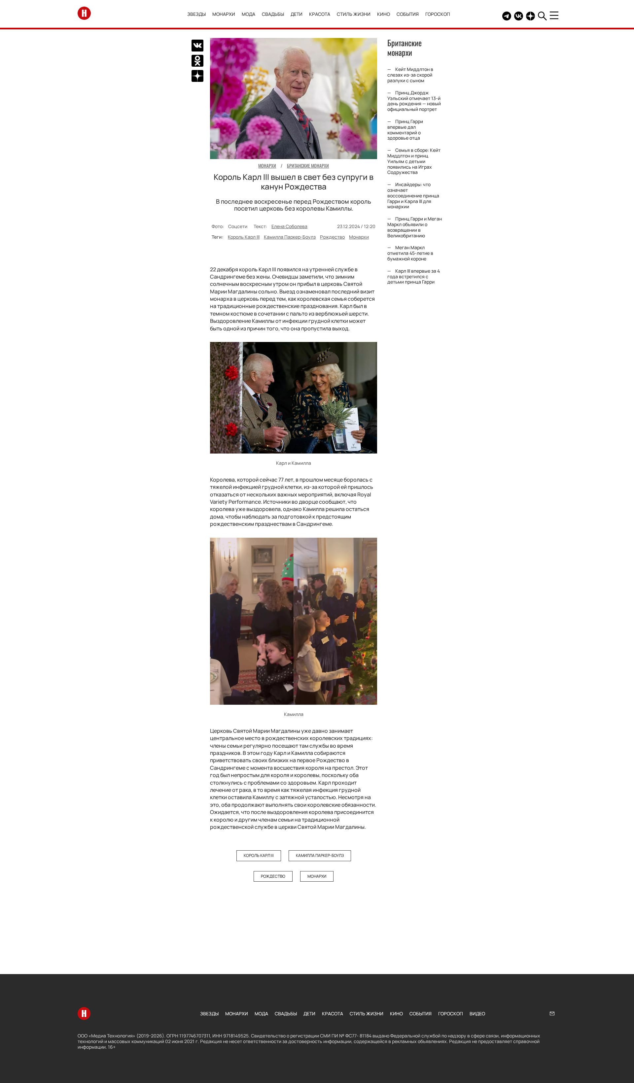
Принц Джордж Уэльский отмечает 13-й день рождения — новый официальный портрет (414, 100)
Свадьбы (273, 14)
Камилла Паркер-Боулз (290, 237)
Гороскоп (437, 14)
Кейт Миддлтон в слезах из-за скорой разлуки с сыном (410, 75)
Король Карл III (244, 237)
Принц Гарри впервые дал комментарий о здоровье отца (405, 129)
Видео (477, 1013)
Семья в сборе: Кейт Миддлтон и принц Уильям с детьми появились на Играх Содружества (413, 161)
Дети (296, 14)
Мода (248, 14)
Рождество (332, 237)
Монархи (223, 14)
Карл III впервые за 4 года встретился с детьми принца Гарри (413, 276)
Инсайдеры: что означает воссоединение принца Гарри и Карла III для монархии (413, 195)
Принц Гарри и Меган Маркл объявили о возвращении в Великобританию (414, 227)
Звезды (196, 14)
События (408, 14)
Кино (383, 14)
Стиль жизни (353, 14)
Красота (319, 14)
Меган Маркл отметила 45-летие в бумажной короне (410, 253)
